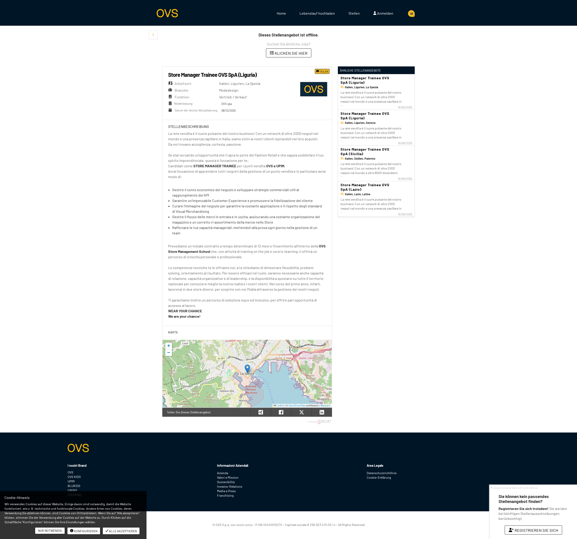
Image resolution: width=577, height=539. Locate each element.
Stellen (354, 13)
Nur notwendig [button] (50, 530)
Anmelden (384, 13)
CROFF (72, 490)
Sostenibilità (226, 482)
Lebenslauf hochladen (317, 13)
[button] (153, 34)
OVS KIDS (74, 477)
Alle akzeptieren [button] (122, 531)
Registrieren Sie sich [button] (536, 530)
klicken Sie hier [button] (290, 53)
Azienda (222, 473)
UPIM (71, 481)
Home (281, 13)
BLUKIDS (74, 486)
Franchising (225, 495)
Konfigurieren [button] (85, 531)
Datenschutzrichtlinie (381, 473)
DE (411, 13)
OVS (70, 472)
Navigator (326, 405)
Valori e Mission (227, 477)
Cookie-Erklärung (379, 477)
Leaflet (280, 405)
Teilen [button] (323, 71)
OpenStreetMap (296, 405)
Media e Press (226, 491)
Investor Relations (229, 486)
